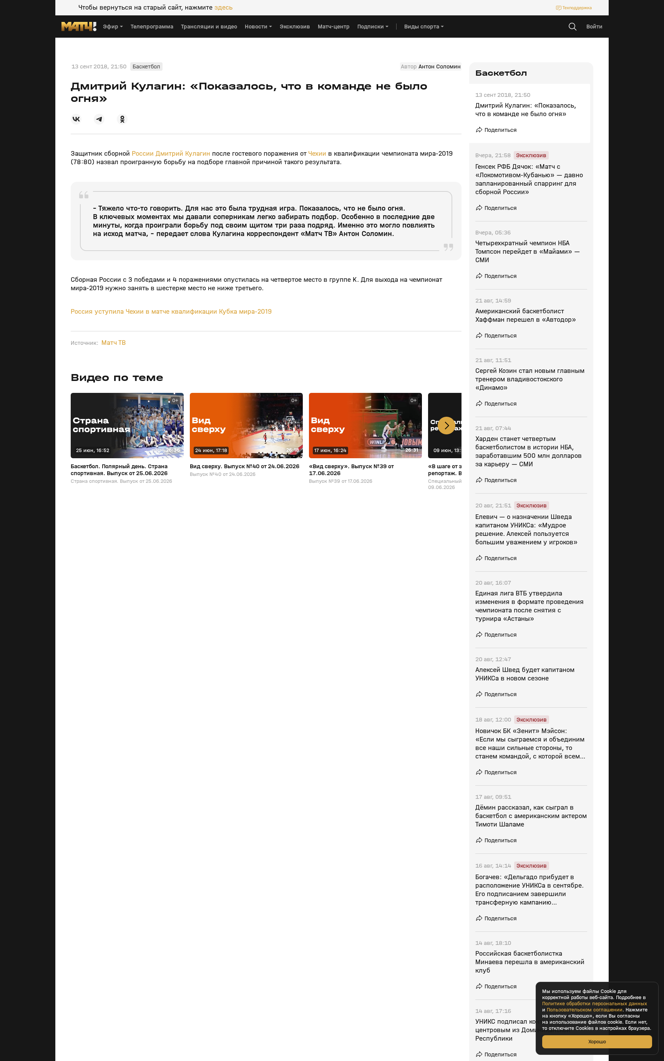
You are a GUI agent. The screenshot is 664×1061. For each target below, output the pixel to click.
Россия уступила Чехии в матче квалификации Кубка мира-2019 (171, 312)
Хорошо (597, 1041)
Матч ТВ (113, 343)
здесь (223, 8)
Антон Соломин (439, 66)
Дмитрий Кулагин (183, 154)
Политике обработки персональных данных (594, 1004)
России (143, 154)
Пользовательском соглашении (584, 1010)
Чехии (317, 154)
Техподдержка (577, 7)
